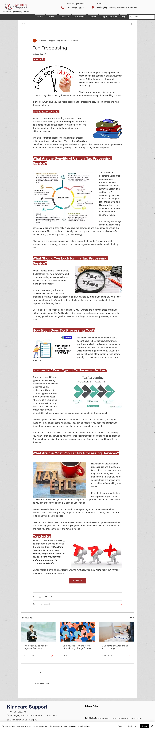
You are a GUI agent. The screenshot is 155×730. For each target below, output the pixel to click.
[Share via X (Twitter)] (40, 596)
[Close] (152, 726)
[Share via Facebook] (34, 596)
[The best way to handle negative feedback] (38, 632)
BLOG (23, 24)
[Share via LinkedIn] (46, 596)
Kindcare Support (27, 707)
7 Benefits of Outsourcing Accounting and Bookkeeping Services (115, 646)
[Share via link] (51, 596)
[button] (108, 15)
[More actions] (120, 40)
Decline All (132, 726)
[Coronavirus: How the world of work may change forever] (77, 632)
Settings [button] (121, 726)
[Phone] (62, 8)
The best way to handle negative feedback (36, 646)
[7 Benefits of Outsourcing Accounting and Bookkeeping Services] (116, 632)
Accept (144, 726)
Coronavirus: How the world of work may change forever (77, 646)
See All (131, 617)
